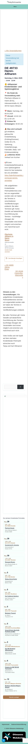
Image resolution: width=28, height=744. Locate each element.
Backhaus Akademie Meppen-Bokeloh (13, 686)
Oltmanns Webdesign (16, 728)
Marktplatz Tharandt (10, 613)
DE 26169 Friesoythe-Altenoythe (19, 274)
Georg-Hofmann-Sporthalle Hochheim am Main (12, 630)
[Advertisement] (14, 29)
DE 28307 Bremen (10, 560)
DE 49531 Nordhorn (11, 594)
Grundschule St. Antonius (12, 545)
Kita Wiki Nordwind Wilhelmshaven (10, 649)
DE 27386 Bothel (10, 577)
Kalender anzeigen (14, 697)
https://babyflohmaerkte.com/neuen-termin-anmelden (14, 177)
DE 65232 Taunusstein (11, 665)
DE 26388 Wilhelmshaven (12, 646)
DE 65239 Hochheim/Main (12, 628)
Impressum (5, 724)
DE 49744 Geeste (10, 543)
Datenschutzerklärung (18, 724)
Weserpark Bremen (10, 562)
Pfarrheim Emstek (9, 528)
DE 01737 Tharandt (10, 611)
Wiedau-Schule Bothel (11, 579)
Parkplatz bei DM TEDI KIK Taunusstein (12, 667)
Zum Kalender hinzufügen (15, 258)
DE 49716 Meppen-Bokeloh (13, 683)
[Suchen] (20, 387)
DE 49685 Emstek (10, 526)
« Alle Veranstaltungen (13, 51)
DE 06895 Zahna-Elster (9, 267)
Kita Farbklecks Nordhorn (12, 596)
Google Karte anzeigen (8, 250)
